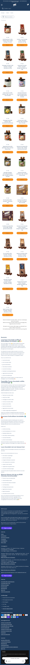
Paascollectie (3, 632)
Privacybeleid (3, 539)
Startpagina (2, 12)
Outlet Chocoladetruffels (5, 591)
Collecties (7, 12)
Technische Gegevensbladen (8, 608)
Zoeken (2, 534)
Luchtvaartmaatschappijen (6, 641)
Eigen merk (3, 590)
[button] (27, 5)
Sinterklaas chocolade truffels (6, 631)
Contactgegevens (4, 540)
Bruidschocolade (4, 586)
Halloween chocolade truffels (6, 629)
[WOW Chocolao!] (14, 5)
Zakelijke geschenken (5, 645)
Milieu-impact (3, 542)
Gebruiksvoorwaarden (5, 537)
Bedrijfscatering (4, 588)
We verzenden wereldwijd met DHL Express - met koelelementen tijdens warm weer (15, 1)
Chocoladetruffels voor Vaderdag (7, 625)
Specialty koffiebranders (5, 640)
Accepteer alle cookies (15, 658)
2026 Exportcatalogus (5, 585)
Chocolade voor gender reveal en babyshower (9, 646)
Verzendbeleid (3, 535)
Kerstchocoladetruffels (5, 627)
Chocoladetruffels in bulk (5, 583)
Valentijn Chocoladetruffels (6, 622)
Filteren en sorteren (8, 16)
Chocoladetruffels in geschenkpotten (7, 581)
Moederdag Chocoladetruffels (6, 624)
